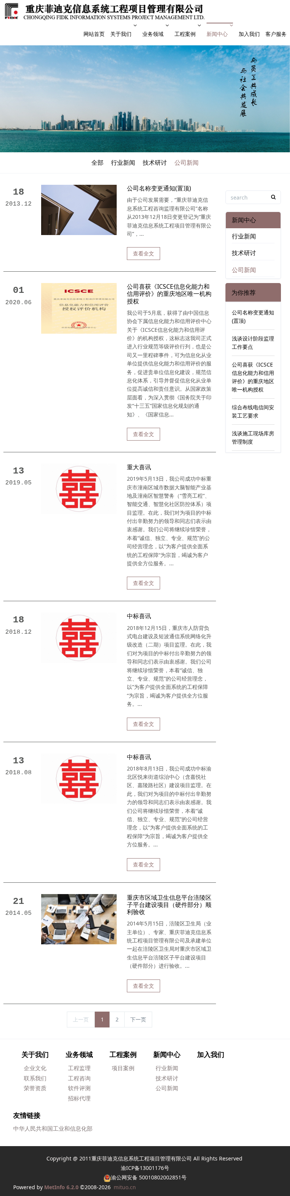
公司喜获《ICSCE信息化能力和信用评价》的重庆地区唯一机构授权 (169, 294)
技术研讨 (155, 162)
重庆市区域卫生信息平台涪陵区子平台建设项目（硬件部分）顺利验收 (169, 905)
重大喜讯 (139, 467)
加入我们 (249, 33)
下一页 (138, 1019)
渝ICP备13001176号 (145, 1167)
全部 (97, 162)
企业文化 (35, 1068)
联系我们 (35, 1078)
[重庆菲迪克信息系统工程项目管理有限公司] (104, 11)
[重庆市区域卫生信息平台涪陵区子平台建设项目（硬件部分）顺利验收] (79, 918)
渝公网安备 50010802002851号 (149, 1177)
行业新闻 (123, 162)
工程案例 (185, 33)
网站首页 (94, 33)
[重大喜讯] (79, 488)
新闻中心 (217, 33)
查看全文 (143, 253)
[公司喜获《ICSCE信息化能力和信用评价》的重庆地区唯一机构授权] (79, 307)
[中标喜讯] (79, 637)
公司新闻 (186, 162)
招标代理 (79, 1098)
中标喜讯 (139, 616)
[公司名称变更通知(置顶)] (79, 209)
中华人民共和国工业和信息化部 (53, 1128)
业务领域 (153, 33)
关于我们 (120, 33)
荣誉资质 (35, 1088)
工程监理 (79, 1068)
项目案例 (123, 1068)
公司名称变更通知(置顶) (159, 188)
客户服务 (276, 33)
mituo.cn (125, 1187)
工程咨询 (79, 1078)
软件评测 (79, 1088)
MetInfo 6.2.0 (61, 1187)
